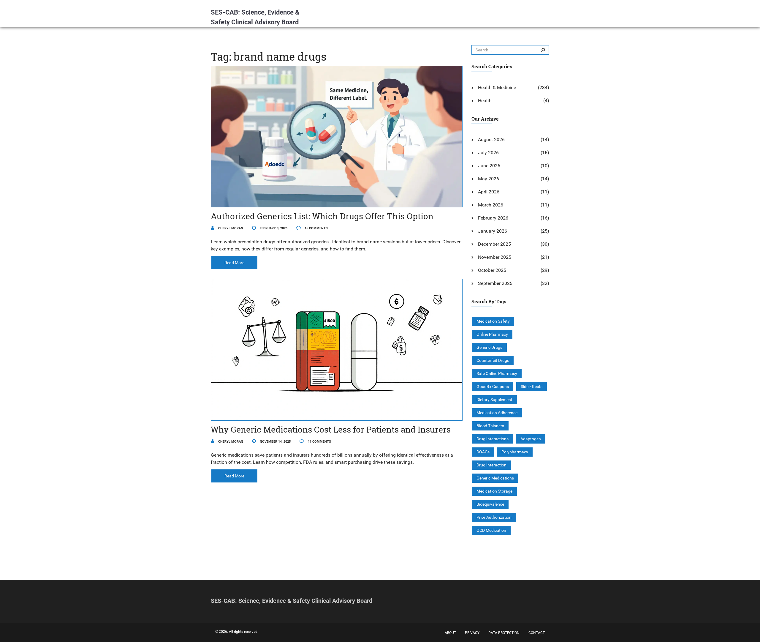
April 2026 (488, 192)
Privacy (472, 633)
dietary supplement (494, 399)
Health (485, 100)
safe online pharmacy (496, 373)
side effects (531, 386)
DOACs (483, 451)
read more (234, 262)
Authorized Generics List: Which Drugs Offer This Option (322, 216)
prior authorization (494, 517)
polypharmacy (514, 451)
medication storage (494, 491)
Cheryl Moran (230, 228)
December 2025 (494, 244)
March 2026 (490, 205)
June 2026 (489, 165)
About (450, 633)
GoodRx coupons (492, 386)
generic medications (495, 478)
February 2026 (493, 218)
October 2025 (492, 270)
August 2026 (491, 139)
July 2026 (488, 152)
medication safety (493, 321)
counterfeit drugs (492, 360)
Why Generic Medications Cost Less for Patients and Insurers (331, 429)
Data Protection (504, 633)
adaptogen (530, 438)
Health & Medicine (497, 87)
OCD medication (491, 530)
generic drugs (489, 347)
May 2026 (488, 179)
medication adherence (496, 412)
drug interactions (492, 438)
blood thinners (490, 425)
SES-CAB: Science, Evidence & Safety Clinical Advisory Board (255, 17)
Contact (536, 633)
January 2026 (492, 231)
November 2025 (494, 257)
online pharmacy (492, 334)
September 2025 (495, 283)
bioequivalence (490, 504)
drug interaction (491, 465)
